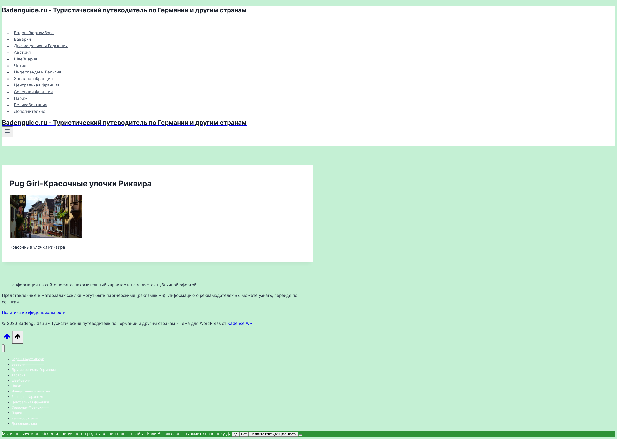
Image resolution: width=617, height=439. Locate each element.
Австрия (22, 52)
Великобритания (30, 104)
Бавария (22, 39)
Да (235, 434)
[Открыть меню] (7, 131)
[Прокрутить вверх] (7, 338)
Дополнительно (29, 111)
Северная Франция (33, 91)
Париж (20, 98)
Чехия (20, 65)
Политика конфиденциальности (34, 312)
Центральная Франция (37, 85)
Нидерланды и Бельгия (37, 72)
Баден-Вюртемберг (34, 32)
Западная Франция (33, 78)
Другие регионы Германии (41, 45)
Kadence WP (240, 323)
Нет (244, 434)
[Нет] (300, 435)
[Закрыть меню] (3, 348)
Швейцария (25, 59)
